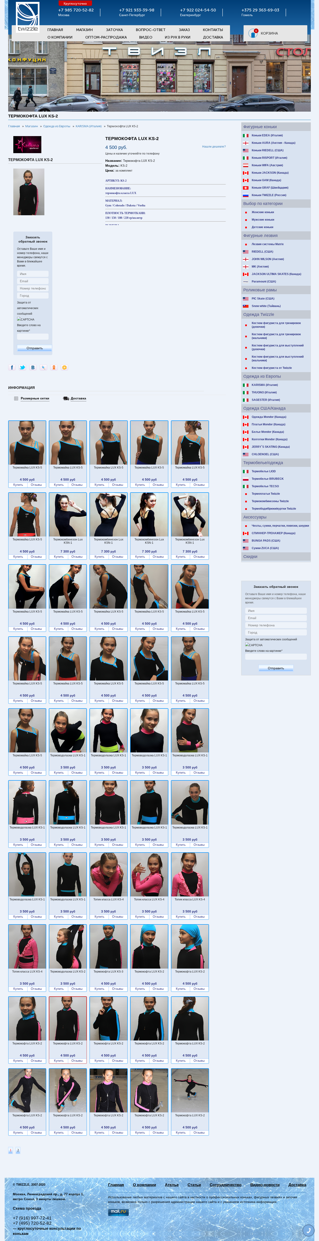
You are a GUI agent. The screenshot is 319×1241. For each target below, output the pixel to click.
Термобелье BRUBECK (268, 478)
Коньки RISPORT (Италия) (269, 157)
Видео (145, 37)
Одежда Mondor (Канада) (269, 417)
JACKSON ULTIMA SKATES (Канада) (276, 274)
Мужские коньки (263, 219)
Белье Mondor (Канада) (268, 432)
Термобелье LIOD (264, 471)
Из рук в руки (178, 37)
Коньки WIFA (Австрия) (267, 165)
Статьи (194, 1185)
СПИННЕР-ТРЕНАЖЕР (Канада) (273, 533)
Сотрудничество (225, 1185)
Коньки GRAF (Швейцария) (270, 187)
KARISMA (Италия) (265, 385)
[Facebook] (12, 367)
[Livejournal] (43, 367)
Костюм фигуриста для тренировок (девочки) (276, 324)
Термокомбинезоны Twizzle (270, 501)
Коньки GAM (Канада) (266, 180)
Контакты (213, 30)
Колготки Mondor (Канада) (269, 439)
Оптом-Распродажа (106, 37)
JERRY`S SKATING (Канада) (271, 446)
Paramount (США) (264, 281)
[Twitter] (22, 367)
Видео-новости (265, 1185)
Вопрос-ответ (151, 30)
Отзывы (36, 485)
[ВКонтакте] (33, 367)
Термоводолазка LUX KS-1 (67, 755)
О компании (144, 1185)
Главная (55, 30)
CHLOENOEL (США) (265, 454)
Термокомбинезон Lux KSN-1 (68, 541)
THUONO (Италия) (264, 392)
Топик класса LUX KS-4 (108, 899)
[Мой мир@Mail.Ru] (64, 367)
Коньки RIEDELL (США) (268, 150)
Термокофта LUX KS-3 (108, 971)
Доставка (213, 37)
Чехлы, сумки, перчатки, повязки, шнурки (280, 525)
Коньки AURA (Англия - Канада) (273, 143)
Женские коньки (263, 212)
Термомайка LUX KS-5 (27, 467)
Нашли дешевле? (214, 146)
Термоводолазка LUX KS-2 (67, 971)
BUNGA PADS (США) (266, 540)
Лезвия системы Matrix (268, 244)
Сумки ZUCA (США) (265, 548)
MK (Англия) (260, 266)
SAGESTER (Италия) (266, 400)
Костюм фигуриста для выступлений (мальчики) (278, 358)
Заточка (114, 30)
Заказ (184, 30)
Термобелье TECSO (265, 486)
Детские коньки (262, 227)
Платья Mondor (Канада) (268, 424)
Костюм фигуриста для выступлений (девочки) (278, 347)
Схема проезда (27, 1208)
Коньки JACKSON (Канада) (270, 172)
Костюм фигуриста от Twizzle (272, 368)
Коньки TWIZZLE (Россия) (269, 195)
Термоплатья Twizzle (266, 493)
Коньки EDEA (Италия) (267, 135)
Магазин (84, 30)
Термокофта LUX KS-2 (149, 971)
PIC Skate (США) (263, 298)
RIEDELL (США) (262, 251)
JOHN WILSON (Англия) (268, 259)
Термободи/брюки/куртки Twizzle (274, 508)
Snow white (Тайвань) (266, 306)
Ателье (172, 1185)
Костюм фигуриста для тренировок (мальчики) (276, 336)
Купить (18, 485)
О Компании (60, 37)
